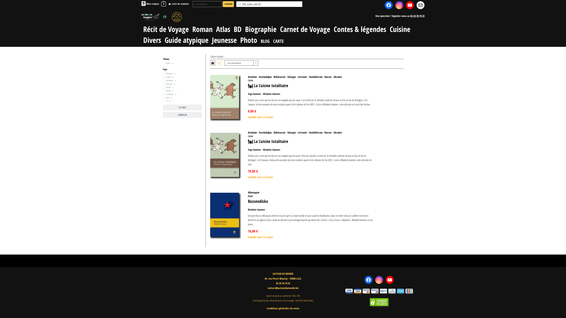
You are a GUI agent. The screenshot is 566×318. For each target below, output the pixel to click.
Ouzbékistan (316, 77)
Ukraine (338, 77)
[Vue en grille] (212, 63)
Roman (250, 196)
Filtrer (182, 107)
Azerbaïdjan (265, 77)
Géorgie (291, 77)
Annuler (182, 114)
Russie (328, 77)
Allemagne (253, 192)
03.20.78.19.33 (417, 16)
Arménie (252, 77)
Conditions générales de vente (283, 308)
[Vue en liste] (219, 63)
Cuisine (250, 80)
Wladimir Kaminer (271, 94)
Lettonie (302, 77)
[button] (397, 75)
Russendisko (258, 201)
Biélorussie (279, 77)
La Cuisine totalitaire (271, 85)
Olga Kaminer (254, 94)
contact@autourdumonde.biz (283, 288)
